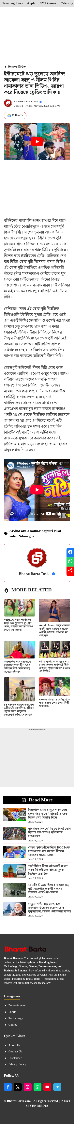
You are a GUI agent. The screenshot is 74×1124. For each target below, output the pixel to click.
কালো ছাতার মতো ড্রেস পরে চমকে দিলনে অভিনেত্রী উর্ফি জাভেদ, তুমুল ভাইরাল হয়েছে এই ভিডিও (54, 666)
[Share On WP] (70, 562)
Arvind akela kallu (23, 531)
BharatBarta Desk (28, 102)
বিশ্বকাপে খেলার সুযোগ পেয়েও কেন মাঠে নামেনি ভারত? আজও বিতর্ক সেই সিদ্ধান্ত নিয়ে (47, 814)
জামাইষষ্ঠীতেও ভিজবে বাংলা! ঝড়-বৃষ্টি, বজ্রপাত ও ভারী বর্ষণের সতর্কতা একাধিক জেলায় (49, 889)
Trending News (12, 3)
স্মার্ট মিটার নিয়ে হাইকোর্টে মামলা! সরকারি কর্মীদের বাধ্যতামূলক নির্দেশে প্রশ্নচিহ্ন (48, 870)
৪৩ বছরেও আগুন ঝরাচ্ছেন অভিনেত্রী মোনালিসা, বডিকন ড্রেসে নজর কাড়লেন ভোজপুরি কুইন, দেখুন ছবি (19, 710)
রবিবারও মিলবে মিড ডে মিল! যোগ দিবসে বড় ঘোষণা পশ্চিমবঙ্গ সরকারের (49, 832)
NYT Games (47, 3)
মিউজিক (21, 67)
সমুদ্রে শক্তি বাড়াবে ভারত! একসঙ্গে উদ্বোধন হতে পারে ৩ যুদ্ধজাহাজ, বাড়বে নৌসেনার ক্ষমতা (49, 908)
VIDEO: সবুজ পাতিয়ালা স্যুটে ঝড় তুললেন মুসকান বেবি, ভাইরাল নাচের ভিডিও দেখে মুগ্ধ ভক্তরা (18, 625)
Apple (31, 3)
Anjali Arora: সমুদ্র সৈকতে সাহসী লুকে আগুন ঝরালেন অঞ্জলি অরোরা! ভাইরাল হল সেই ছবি (54, 630)
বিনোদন (12, 67)
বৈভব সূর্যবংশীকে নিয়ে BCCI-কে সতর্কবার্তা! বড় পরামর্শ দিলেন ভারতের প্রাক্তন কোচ (49, 851)
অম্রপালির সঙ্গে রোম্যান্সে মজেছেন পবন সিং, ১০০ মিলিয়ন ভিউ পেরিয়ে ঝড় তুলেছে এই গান (17, 667)
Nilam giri (26, 536)
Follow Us (17, 115)
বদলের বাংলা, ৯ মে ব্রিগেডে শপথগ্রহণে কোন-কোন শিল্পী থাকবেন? (54, 702)
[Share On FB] (70, 552)
